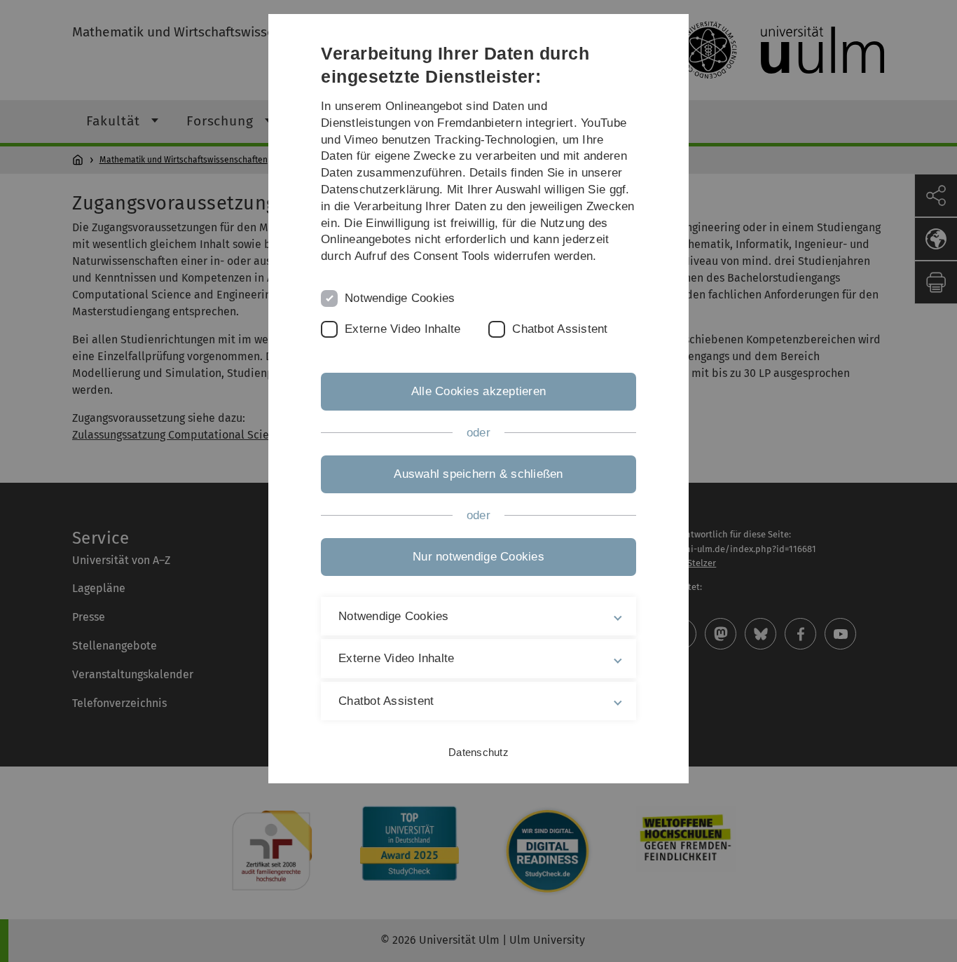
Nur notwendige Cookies (478, 556)
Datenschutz (478, 752)
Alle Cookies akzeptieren (478, 391)
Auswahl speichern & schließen (478, 474)
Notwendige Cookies (400, 298)
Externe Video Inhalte (402, 329)
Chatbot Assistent (559, 329)
